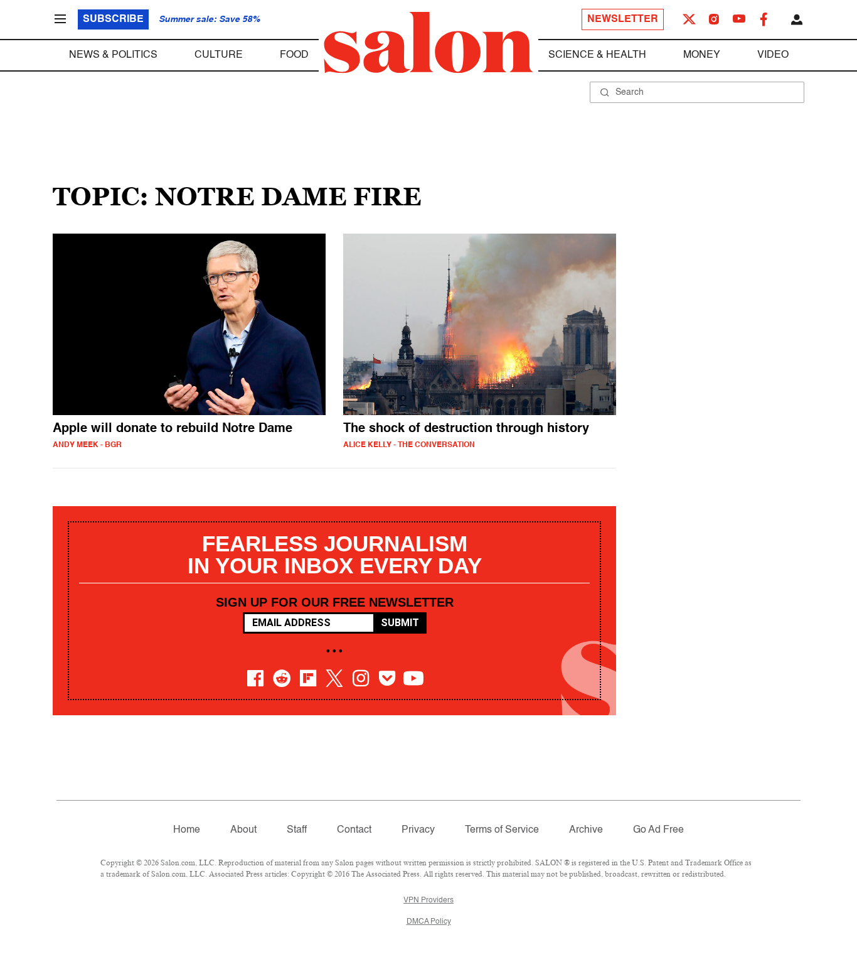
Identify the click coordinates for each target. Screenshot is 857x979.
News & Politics (113, 55)
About (243, 830)
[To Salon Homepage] (428, 42)
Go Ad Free (658, 830)
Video (773, 55)
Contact (354, 830)
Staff (297, 830)
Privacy (418, 830)
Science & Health (597, 55)
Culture (218, 55)
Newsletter (622, 19)
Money (701, 55)
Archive (586, 830)
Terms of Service (502, 830)
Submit (400, 623)
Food (294, 55)
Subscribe (113, 19)
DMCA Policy (429, 922)
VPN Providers (428, 900)
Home (186, 830)
